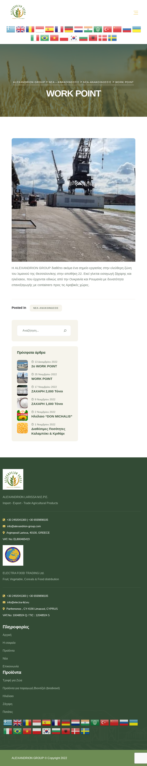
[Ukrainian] (136, 29)
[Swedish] (112, 38)
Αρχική (7, 634)
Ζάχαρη (7, 703)
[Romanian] (30, 29)
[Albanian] (93, 38)
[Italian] (35, 38)
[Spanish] (49, 29)
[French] (59, 29)
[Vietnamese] (54, 38)
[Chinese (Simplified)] (117, 29)
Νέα (5, 658)
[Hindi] (88, 29)
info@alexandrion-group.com (24, 526)
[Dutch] (78, 29)
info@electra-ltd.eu (18, 602)
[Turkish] (107, 29)
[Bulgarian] (83, 38)
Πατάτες (8, 711)
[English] (20, 29)
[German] (69, 29)
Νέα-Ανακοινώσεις (45, 308)
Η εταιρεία (9, 642)
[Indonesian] (39, 29)
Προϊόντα (9, 650)
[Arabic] (98, 29)
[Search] (65, 330)
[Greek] (10, 29)
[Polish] (64, 38)
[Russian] (127, 29)
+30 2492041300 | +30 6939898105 (27, 519)
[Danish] (102, 38)
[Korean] (73, 38)
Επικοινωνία (11, 666)
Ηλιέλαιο (8, 696)
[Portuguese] (44, 38)
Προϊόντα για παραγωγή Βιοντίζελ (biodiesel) (31, 688)
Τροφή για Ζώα (12, 680)
